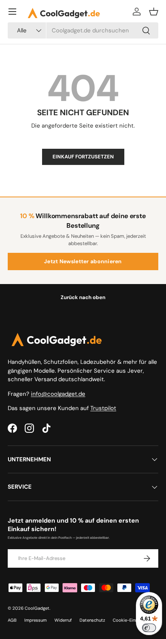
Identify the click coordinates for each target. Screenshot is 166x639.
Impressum (35, 620)
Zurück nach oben (83, 297)
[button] (153, 11)
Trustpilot (103, 408)
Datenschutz (92, 620)
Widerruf (63, 620)
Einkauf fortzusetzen (83, 156)
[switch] (149, 628)
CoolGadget (37, 608)
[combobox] (83, 30)
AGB (12, 620)
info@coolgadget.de (58, 394)
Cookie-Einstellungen (134, 620)
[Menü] (12, 11)
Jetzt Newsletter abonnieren (83, 261)
